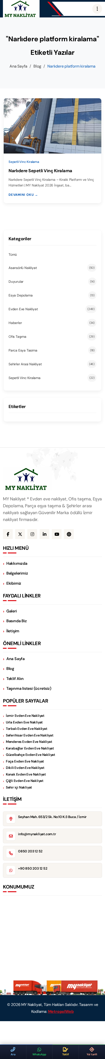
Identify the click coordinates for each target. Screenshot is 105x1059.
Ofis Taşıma (51, 336)
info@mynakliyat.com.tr (37, 834)
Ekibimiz (13, 583)
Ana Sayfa (18, 66)
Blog (37, 66)
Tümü (13, 254)
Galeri (11, 611)
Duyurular (51, 281)
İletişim (12, 631)
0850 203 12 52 (30, 851)
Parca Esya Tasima (51, 350)
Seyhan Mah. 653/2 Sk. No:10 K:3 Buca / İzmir (52, 817)
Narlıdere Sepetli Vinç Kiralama (40, 171)
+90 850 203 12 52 (32, 868)
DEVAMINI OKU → (23, 195)
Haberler (51, 323)
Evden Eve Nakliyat (51, 309)
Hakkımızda (16, 563)
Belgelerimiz (17, 573)
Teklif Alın (15, 678)
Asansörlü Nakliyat (51, 268)
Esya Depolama (51, 295)
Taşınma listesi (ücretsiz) (28, 688)
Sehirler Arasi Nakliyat (51, 364)
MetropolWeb (61, 1011)
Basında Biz (16, 620)
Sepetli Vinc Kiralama (51, 378)
